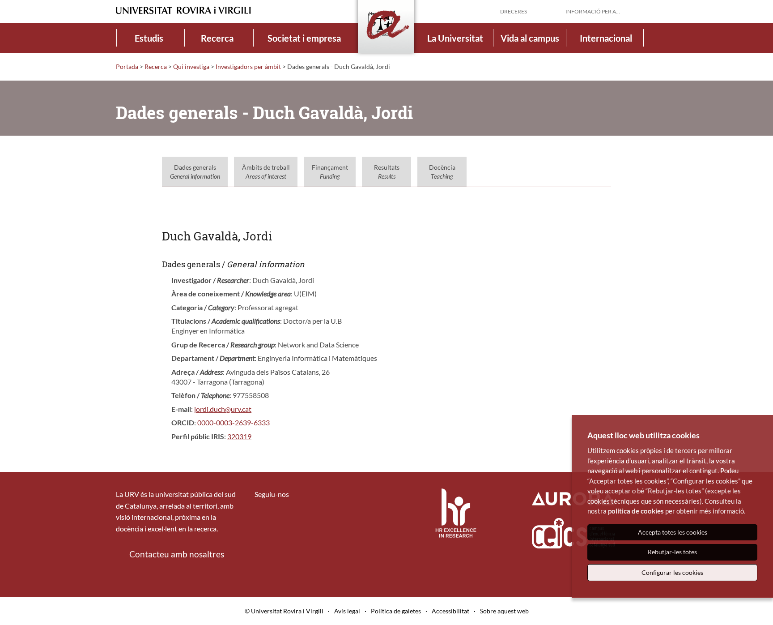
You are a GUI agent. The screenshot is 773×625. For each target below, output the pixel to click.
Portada (127, 66)
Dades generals (195, 171)
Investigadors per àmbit (248, 66)
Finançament (330, 171)
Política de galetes (396, 611)
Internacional (606, 38)
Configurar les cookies (672, 572)
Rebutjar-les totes (672, 552)
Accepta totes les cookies (672, 532)
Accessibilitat (450, 611)
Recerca (217, 38)
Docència (442, 171)
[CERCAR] (650, 11)
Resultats (386, 171)
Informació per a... (592, 11)
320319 (239, 436)
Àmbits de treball (266, 171)
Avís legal (347, 611)
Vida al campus (530, 38)
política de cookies (636, 511)
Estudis (149, 38)
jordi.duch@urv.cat (222, 409)
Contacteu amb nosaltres (176, 554)
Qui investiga (191, 66)
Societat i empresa (304, 38)
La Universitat (455, 38)
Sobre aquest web (504, 611)
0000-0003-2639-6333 (233, 422)
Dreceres (513, 11)
